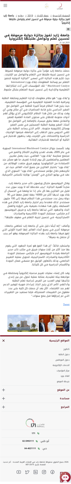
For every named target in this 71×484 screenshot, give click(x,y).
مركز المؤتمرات (63, 370)
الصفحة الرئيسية (61, 15)
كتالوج (66, 349)
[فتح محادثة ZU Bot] (65, 477)
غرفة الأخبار (43, 15)
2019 (30, 15)
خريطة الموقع (63, 381)
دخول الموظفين (62, 359)
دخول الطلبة (63, 354)
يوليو (21, 15)
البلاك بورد (65, 376)
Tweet (66, 304)
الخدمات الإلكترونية (61, 365)
